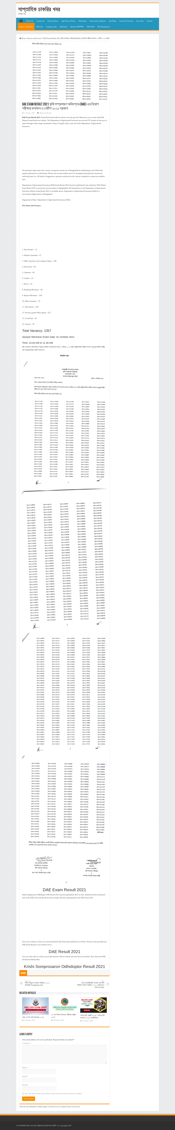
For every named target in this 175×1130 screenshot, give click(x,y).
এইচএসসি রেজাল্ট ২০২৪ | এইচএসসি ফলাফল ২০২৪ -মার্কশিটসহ (92, 1016)
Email (25, 1076)
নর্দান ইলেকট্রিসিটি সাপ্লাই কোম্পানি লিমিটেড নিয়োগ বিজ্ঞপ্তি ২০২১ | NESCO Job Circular (90, 984)
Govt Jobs (140, 21)
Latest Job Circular (126, 21)
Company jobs (51, 27)
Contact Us (40, 21)
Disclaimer (83, 21)
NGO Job (39, 27)
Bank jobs (63, 27)
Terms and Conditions (98, 21)
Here (76, 895)
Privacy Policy (52, 21)
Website (25, 1085)
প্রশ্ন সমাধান (91, 27)
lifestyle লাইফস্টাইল (77, 27)
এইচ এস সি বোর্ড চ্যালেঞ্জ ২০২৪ (33, 1017)
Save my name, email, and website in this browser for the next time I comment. (53, 1093)
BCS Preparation (104, 27)
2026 (69, 1126)
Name (25, 1068)
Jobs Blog (112, 21)
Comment (26, 1043)
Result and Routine (26, 27)
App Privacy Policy (68, 21)
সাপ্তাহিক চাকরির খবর (39, 9)
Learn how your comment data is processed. (64, 1107)
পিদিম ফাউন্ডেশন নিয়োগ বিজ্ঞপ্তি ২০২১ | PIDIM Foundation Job (37, 983)
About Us (29, 21)
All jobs (149, 21)
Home (23, 38)
